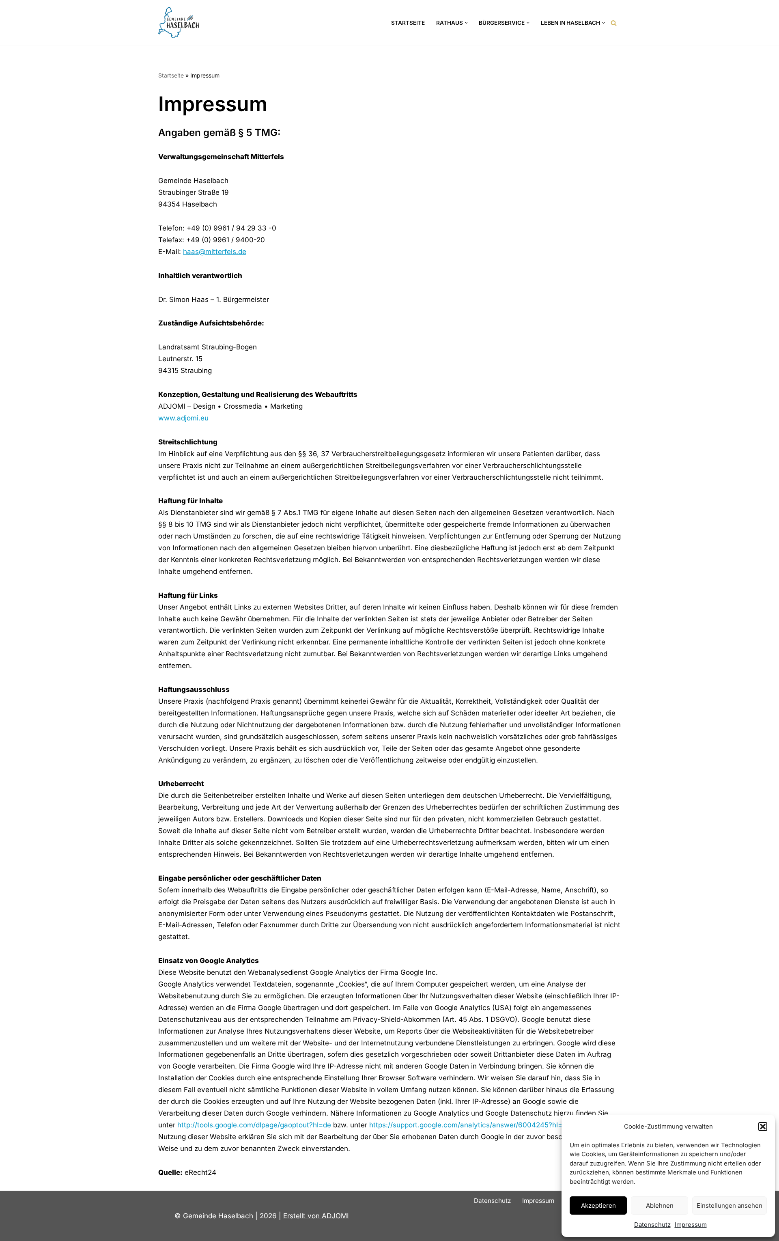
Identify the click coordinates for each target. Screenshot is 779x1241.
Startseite (408, 22)
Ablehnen (660, 1205)
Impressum (691, 1224)
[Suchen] (614, 23)
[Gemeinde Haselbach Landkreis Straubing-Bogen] (178, 22)
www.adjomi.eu (183, 418)
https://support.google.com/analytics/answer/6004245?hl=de (469, 1125)
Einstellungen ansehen (729, 1205)
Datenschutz (652, 1224)
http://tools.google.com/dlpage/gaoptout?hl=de (254, 1125)
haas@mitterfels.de (214, 252)
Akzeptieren (598, 1205)
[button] (763, 1127)
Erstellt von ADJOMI (316, 1216)
